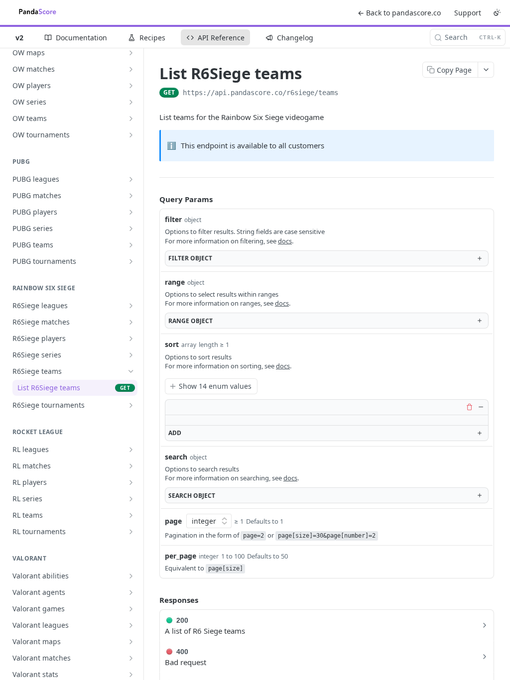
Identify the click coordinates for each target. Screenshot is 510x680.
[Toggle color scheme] (497, 12)
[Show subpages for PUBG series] (131, 228)
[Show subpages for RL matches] (131, 466)
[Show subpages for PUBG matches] (131, 196)
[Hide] (480, 407)
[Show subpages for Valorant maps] (131, 642)
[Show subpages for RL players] (131, 482)
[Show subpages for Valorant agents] (131, 592)
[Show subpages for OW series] (131, 102)
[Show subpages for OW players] (131, 86)
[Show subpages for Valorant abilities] (131, 576)
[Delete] (469, 407)
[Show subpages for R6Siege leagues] (131, 306)
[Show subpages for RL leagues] (131, 449)
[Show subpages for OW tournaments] (131, 135)
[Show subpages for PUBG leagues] (131, 179)
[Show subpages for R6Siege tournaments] (131, 405)
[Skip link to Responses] (152, 600)
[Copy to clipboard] (348, 94)
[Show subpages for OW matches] (131, 69)
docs (285, 240)
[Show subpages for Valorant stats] (131, 675)
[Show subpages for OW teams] (131, 118)
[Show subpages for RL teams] (131, 515)
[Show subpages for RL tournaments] (131, 532)
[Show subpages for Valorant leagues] (131, 625)
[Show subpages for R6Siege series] (131, 355)
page (173, 521)
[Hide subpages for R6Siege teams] (131, 371)
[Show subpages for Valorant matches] (131, 658)
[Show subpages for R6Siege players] (131, 338)
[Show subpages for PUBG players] (131, 212)
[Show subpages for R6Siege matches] (131, 322)
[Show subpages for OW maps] (131, 53)
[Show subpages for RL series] (131, 499)
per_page (180, 556)
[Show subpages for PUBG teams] (131, 245)
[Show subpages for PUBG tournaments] (131, 261)
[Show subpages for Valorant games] (131, 609)
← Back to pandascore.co (399, 12)
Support (467, 12)
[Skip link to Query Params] (152, 199)
